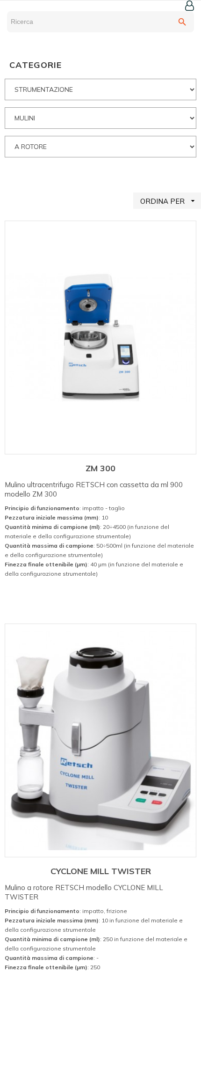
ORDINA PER (168, 201)
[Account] (189, 5)
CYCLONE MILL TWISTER (100, 871)
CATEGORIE (35, 64)
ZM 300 (100, 468)
